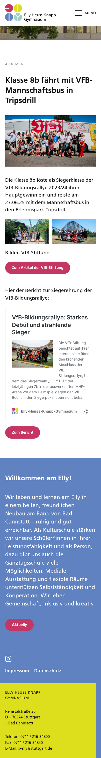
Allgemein (14, 64)
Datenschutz (47, 671)
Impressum (17, 671)
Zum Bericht (22, 432)
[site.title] (31, 13)
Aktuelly (19, 624)
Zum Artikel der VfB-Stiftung (37, 267)
